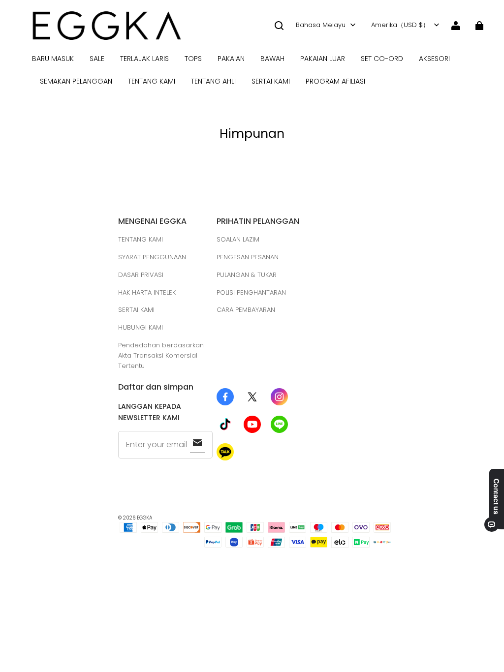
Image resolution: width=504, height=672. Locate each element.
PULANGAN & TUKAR (247, 274)
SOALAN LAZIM (238, 239)
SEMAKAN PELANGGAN (76, 81)
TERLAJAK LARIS (144, 58)
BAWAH (272, 58)
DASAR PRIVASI (140, 274)
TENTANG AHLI (213, 81)
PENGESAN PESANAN (248, 257)
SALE (97, 58)
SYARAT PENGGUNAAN (152, 257)
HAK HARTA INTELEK (147, 292)
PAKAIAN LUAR (322, 58)
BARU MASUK (53, 58)
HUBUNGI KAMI (140, 327)
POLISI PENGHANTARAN (251, 292)
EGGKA (145, 517)
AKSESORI (434, 58)
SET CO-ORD (382, 58)
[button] (279, 25)
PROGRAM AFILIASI (335, 81)
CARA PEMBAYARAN (246, 309)
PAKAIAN (231, 58)
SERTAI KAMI (271, 81)
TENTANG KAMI (151, 81)
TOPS (193, 58)
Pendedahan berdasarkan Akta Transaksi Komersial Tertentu (161, 355)
